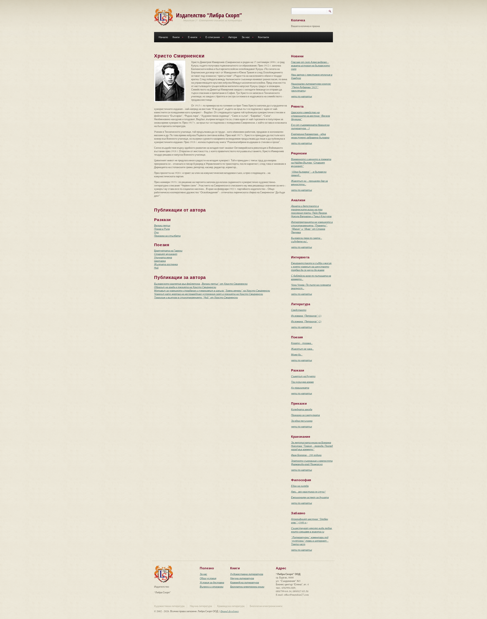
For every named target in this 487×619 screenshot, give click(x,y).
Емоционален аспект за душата (310, 497)
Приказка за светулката (305, 415)
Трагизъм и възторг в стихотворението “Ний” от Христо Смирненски (196, 297)
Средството (298, 310)
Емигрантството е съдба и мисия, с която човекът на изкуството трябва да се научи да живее (311, 266)
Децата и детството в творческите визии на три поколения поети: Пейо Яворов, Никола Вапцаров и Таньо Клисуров (311, 211)
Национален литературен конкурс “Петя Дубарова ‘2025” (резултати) (311, 87)
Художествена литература (246, 574)
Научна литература (242, 578)
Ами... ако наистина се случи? (308, 491)
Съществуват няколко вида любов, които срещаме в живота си (311, 529)
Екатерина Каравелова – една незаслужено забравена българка (310, 135)
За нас (244, 38)
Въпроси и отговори (211, 586)
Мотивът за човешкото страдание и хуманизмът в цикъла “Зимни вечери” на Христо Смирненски (212, 290)
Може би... (296, 354)
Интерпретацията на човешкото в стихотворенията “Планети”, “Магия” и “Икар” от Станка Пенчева (312, 227)
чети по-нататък (301, 96)
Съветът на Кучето (303, 376)
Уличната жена (163, 257)
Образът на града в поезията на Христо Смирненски (185, 287)
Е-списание (211, 38)
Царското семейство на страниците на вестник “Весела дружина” (310, 116)
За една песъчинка (301, 421)
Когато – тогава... (302, 343)
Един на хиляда (300, 486)
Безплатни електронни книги (247, 586)
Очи (156, 232)
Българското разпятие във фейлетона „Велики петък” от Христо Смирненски (200, 283)
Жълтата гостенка (166, 264)
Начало (163, 37)
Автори (232, 37)
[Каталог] (163, 16)
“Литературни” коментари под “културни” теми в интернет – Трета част (310, 541)
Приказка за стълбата (167, 235)
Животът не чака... (302, 349)
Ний (156, 267)
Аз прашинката (300, 387)
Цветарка (160, 261)
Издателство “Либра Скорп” (209, 15)
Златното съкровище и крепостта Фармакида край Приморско (312, 462)
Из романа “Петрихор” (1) (306, 315)
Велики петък (162, 225)
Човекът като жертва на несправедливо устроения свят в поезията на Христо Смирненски (208, 294)
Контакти (263, 37)
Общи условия (208, 578)
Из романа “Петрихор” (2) (306, 321)
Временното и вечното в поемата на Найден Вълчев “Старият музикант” (311, 162)
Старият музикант (165, 254)
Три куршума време (302, 382)
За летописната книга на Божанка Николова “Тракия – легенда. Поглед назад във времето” (312, 446)
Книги (175, 38)
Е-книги (191, 38)
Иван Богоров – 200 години (306, 455)
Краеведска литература (244, 582)
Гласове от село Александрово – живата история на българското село (310, 65)
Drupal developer (229, 611)
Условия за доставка (212, 582)
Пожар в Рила (162, 229)
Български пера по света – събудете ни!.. (306, 239)
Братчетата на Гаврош (168, 250)
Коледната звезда (301, 409)
